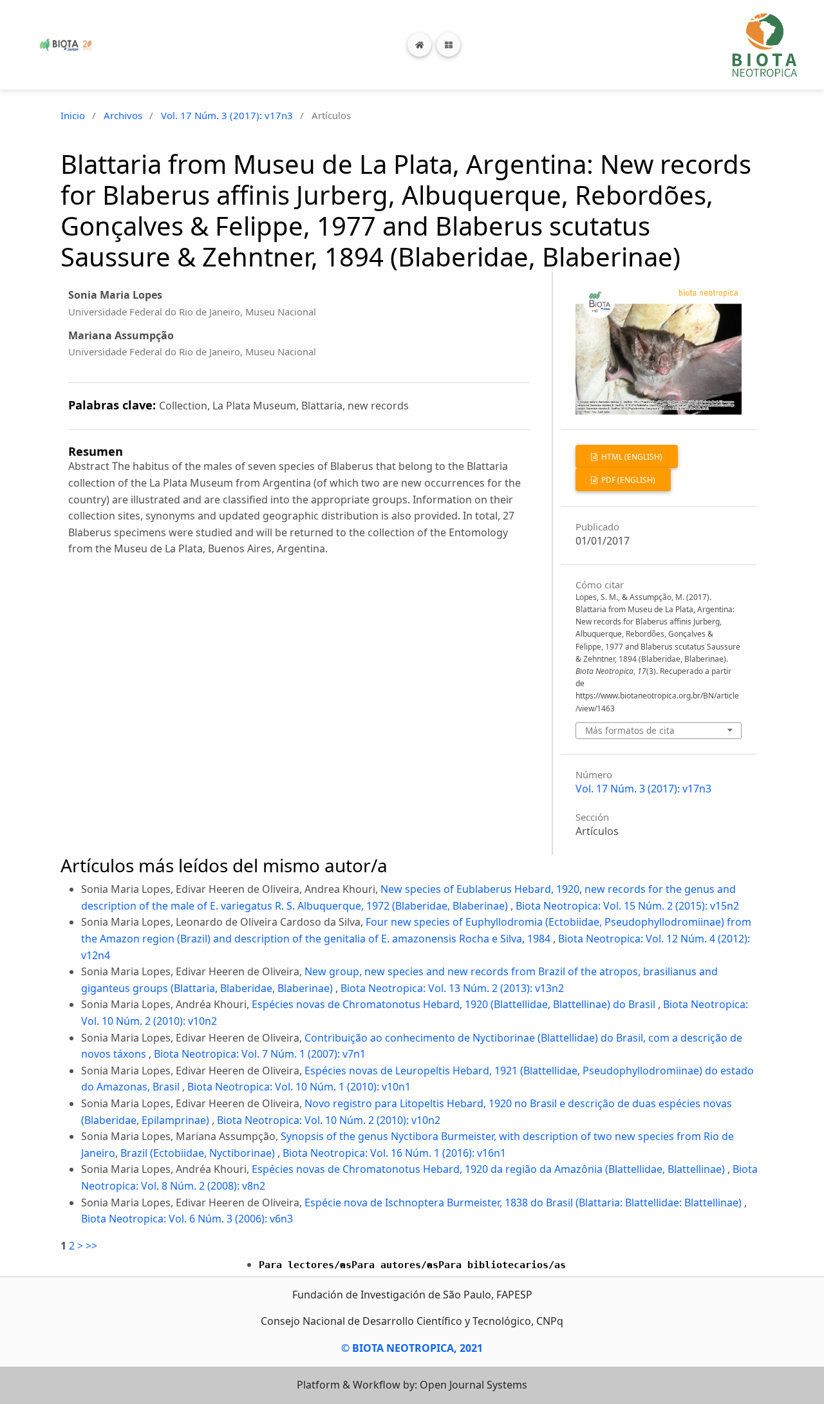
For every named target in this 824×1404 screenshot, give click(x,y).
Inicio (73, 115)
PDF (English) (627, 479)
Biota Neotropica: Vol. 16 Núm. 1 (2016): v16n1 (394, 1153)
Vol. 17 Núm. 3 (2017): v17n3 (227, 115)
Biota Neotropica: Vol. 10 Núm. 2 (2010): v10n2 (328, 1120)
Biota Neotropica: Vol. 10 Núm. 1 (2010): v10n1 (299, 1087)
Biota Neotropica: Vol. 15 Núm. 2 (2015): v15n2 (627, 906)
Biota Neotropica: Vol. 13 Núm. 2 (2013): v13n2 (452, 988)
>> (91, 1246)
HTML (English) (630, 456)
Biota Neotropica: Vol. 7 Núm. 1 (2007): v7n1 (260, 1054)
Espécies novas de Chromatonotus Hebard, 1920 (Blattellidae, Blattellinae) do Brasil (455, 1004)
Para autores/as (394, 1265)
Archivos (123, 115)
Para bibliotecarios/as (502, 1265)
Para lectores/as (305, 1265)
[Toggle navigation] (448, 45)
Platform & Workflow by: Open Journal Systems (412, 1385)
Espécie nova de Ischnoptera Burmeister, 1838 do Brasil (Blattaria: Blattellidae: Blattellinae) (524, 1202)
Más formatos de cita (630, 730)
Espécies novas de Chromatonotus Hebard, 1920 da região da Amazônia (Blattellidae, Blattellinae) (489, 1169)
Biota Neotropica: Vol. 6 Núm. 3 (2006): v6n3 (187, 1219)
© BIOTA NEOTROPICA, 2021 (412, 1348)
